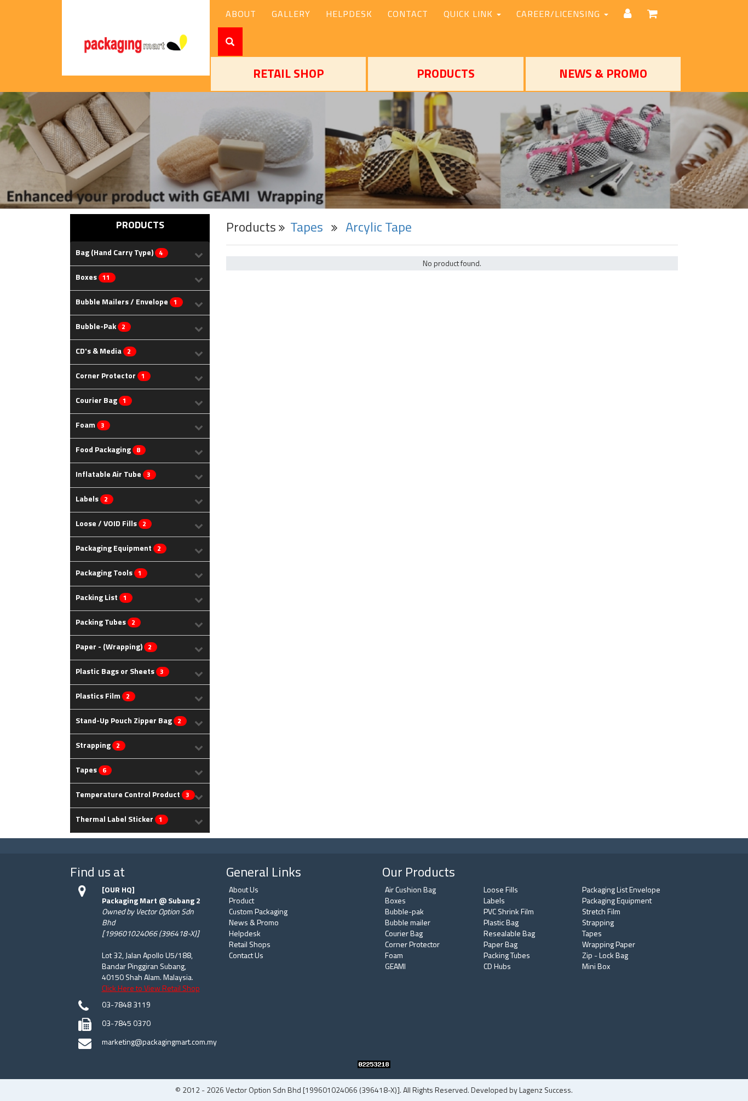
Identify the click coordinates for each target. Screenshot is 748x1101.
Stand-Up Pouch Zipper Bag (128, 721)
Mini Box (596, 966)
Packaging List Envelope (621, 889)
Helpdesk (245, 933)
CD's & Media (103, 351)
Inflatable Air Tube (113, 474)
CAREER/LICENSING (559, 13)
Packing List (101, 597)
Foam (90, 425)
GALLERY (291, 13)
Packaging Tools (109, 573)
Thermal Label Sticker (119, 819)
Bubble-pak (404, 911)
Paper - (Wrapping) (114, 647)
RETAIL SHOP (288, 73)
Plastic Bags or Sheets (120, 671)
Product (241, 900)
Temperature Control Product (132, 794)
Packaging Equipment (118, 548)
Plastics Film (103, 696)
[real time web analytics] (374, 1063)
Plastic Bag (501, 922)
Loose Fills (501, 889)
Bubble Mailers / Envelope (126, 302)
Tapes (91, 770)
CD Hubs (497, 966)
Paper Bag (500, 944)
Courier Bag (101, 400)
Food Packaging (108, 450)
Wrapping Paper (608, 944)
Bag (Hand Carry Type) (119, 252)
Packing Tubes (105, 622)
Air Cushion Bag (410, 889)
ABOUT (241, 13)
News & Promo (254, 922)
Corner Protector (110, 376)
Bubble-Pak (100, 326)
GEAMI (395, 966)
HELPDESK (349, 13)
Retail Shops (250, 944)
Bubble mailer (407, 922)
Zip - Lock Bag (605, 955)
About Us (243, 889)
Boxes (93, 277)
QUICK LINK (470, 13)
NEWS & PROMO (603, 73)
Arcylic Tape (379, 227)
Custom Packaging (258, 911)
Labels (92, 499)
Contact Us (246, 955)
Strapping (98, 745)
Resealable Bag (509, 933)
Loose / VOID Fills (111, 523)
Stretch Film (601, 911)
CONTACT (408, 13)
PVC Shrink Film (509, 911)
